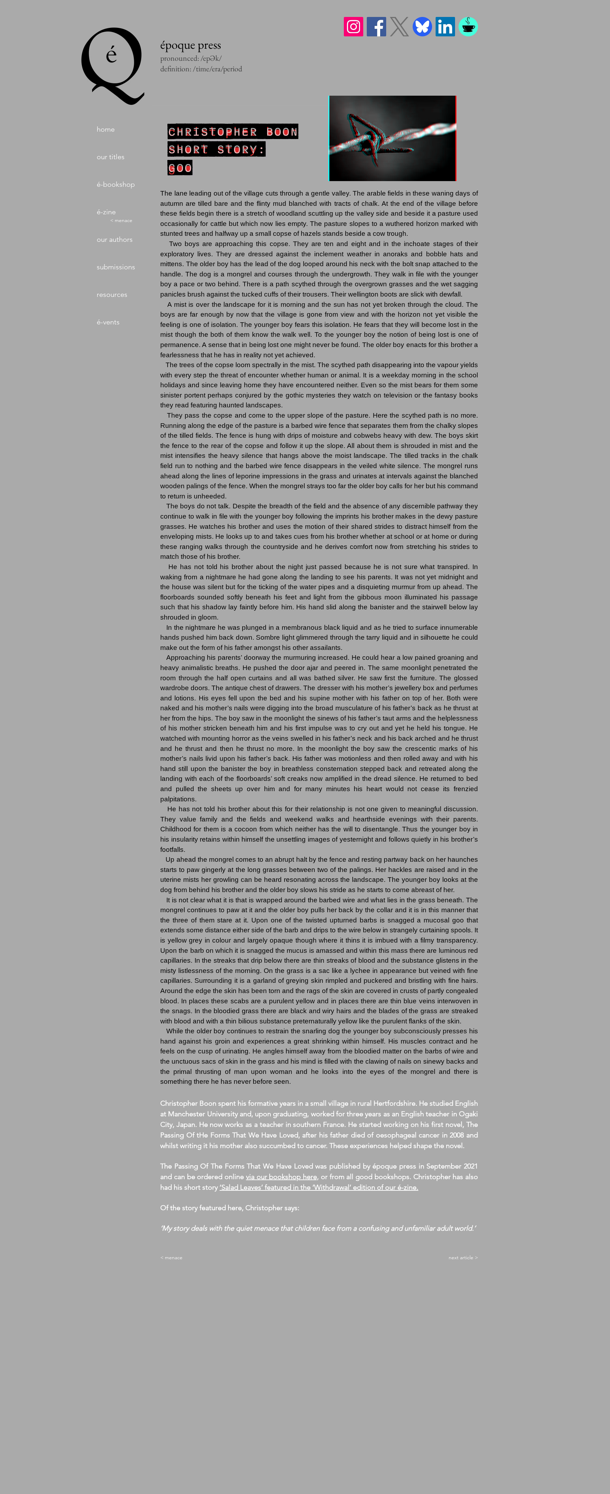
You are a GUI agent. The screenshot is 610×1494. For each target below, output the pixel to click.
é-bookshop (116, 184)
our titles (111, 157)
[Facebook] (376, 26)
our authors (115, 239)
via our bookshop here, (282, 1176)
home (106, 129)
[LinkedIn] (445, 26)
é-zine (106, 212)
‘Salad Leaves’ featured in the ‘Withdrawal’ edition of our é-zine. (319, 1187)
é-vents (108, 322)
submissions (116, 267)
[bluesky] (422, 26)
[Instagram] (353, 26)
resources (112, 294)
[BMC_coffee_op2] (468, 26)
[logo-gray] (399, 26)
